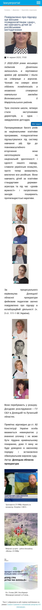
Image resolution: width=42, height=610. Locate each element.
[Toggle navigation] (38, 3)
